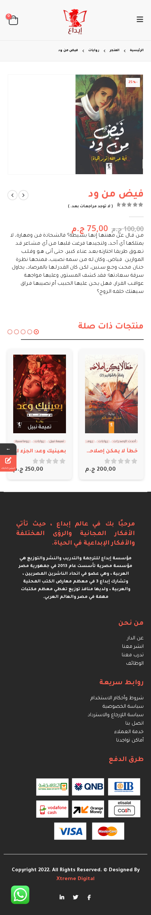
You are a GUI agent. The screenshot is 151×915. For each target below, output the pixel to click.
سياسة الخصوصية (123, 707)
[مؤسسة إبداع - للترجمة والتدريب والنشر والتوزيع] (75, 20)
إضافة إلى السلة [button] (97, 366)
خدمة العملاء (129, 732)
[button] (36, 331)
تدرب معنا (133, 655)
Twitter (75, 897)
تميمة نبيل (56, 441)
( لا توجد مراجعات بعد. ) (90, 206)
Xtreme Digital (75, 879)
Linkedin (61, 897)
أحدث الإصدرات (124, 441)
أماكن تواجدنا (130, 740)
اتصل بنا (134, 723)
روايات (103, 441)
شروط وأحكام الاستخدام (117, 698)
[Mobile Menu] (138, 20)
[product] (111, 394)
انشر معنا (133, 647)
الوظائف (135, 664)
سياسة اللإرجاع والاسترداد (116, 715)
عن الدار (135, 638)
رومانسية (86, 441)
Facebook (89, 897)
